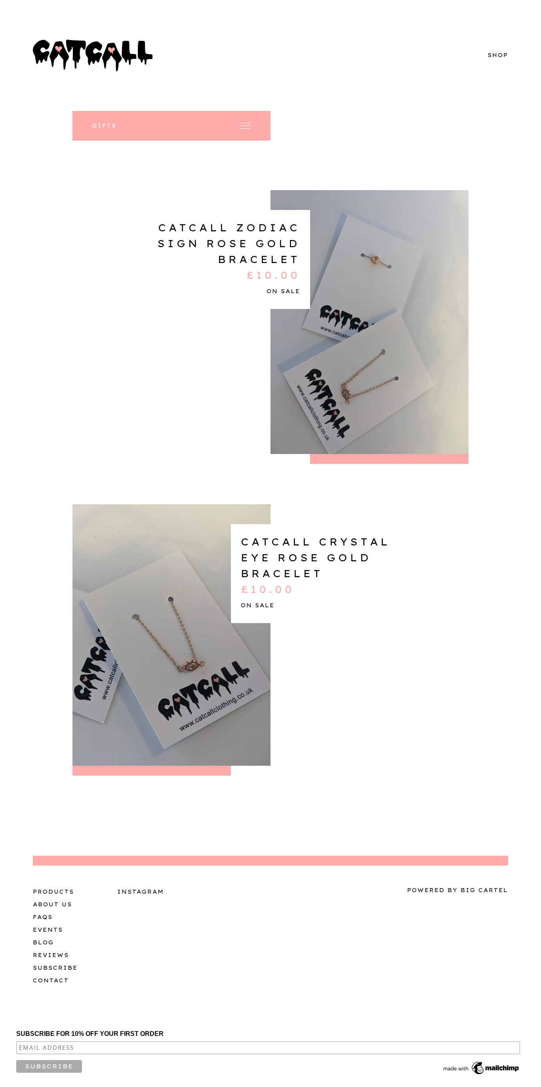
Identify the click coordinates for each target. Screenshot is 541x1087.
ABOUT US (52, 904)
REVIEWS (51, 955)
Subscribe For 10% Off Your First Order (90, 1033)
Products (53, 891)
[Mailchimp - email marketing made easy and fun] (481, 1074)
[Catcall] (92, 55)
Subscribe (55, 967)
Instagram (140, 891)
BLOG (43, 942)
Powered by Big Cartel (457, 890)
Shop (498, 55)
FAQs (43, 917)
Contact (51, 980)
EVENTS (48, 929)
